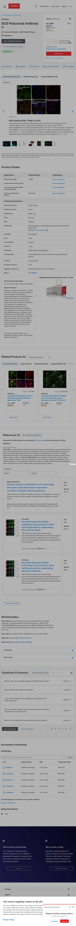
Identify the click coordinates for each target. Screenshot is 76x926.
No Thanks (54, 921)
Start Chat (64, 921)
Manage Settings (8, 920)
